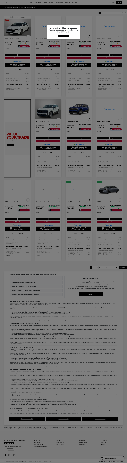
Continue (63, 36)
